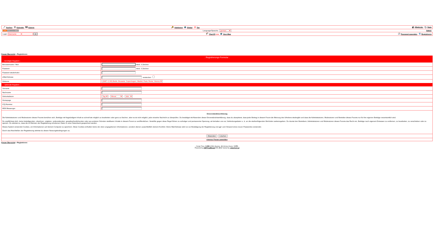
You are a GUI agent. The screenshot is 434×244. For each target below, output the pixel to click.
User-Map (227, 34)
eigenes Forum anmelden (217, 139)
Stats (429, 27)
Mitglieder (419, 27)
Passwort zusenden (409, 34)
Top (198, 27)
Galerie (31, 27)
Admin (428, 31)
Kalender (20, 27)
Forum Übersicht (8, 54)
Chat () (212, 34)
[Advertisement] (217, 43)
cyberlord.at (234, 148)
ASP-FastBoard (209, 148)
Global (189, 27)
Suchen (9, 27)
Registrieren (426, 34)
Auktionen (178, 27)
